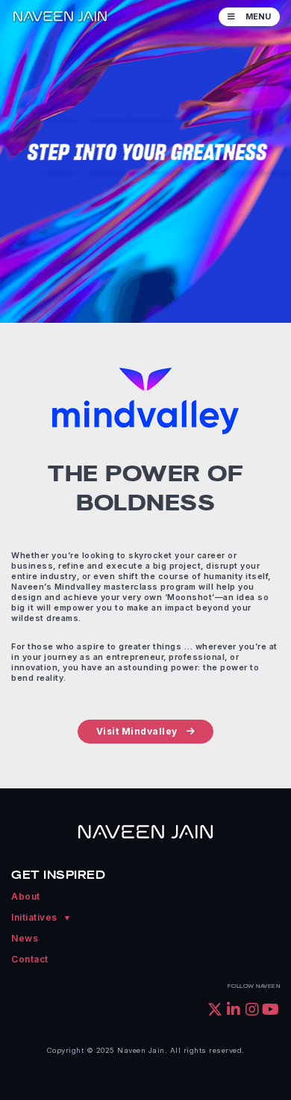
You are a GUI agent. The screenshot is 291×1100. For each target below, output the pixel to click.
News (24, 938)
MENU (257, 17)
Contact (29, 959)
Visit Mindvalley (137, 731)
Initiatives (34, 917)
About (25, 896)
